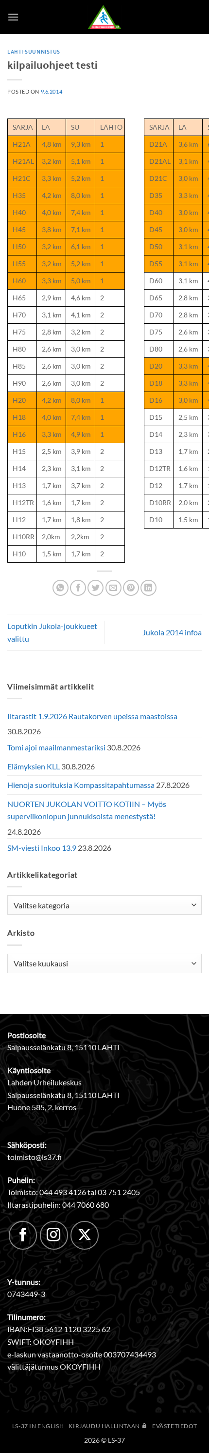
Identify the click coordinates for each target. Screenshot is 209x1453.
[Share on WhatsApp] (60, 588)
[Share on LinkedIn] (148, 588)
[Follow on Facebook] (23, 1235)
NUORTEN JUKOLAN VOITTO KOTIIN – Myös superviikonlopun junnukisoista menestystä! (86, 810)
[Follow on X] (84, 1235)
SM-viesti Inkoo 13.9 (41, 847)
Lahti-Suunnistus (33, 51)
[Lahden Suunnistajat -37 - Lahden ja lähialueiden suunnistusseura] (104, 17)
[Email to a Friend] (113, 588)
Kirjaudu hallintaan (105, 1426)
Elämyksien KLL (33, 766)
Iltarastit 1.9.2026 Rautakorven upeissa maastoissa (92, 716)
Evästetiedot (174, 1426)
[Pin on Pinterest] (131, 588)
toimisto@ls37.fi (34, 1156)
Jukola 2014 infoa (172, 632)
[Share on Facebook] (78, 588)
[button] (13, 17)
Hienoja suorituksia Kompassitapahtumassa (81, 784)
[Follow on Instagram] (54, 1235)
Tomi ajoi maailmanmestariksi (56, 747)
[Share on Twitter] (95, 588)
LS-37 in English (38, 1426)
